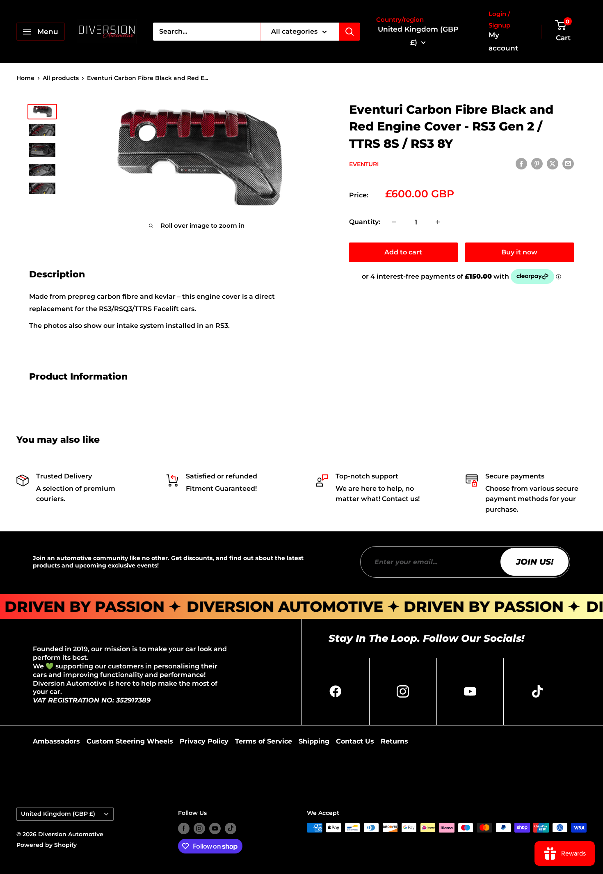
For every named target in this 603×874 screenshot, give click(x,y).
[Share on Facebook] (521, 164)
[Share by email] (568, 164)
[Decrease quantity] (394, 222)
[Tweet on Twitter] (552, 164)
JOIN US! (534, 562)
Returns (394, 741)
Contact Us (355, 741)
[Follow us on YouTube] (215, 828)
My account (503, 41)
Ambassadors (56, 741)
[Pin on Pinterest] (537, 164)
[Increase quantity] (437, 222)
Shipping (314, 741)
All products (61, 78)
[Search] (349, 32)
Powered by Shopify (46, 845)
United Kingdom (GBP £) (58, 813)
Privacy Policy (204, 741)
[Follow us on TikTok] (230, 828)
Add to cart (403, 252)
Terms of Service (263, 741)
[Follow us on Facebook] (184, 828)
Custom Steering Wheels (130, 741)
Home (25, 78)
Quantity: (364, 222)
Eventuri (364, 164)
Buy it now (519, 252)
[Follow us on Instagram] (199, 828)
